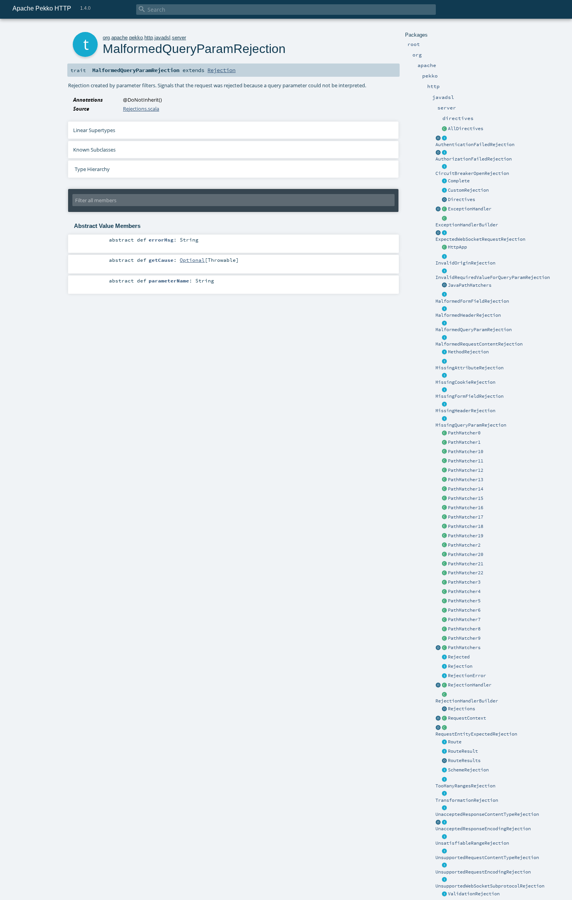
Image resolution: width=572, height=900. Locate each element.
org (106, 38)
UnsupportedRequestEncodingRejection (483, 872)
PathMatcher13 (465, 479)
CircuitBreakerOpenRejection (472, 173)
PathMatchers (464, 647)
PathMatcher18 (465, 526)
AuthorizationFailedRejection (473, 159)
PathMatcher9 (464, 638)
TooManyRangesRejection (465, 786)
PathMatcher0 (464, 433)
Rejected (459, 657)
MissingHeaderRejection (465, 410)
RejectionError (467, 675)
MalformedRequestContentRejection (479, 344)
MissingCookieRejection (465, 382)
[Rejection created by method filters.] (444, 352)
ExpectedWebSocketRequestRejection (480, 239)
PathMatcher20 (465, 554)
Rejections (461, 708)
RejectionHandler (469, 685)
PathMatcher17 (465, 517)
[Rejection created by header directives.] (444, 309)
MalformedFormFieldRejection (472, 301)
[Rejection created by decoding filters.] (444, 866)
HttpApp (457, 247)
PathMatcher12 (465, 470)
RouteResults (464, 760)
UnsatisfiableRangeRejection (472, 843)
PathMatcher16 (465, 507)
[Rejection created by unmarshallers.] (444, 338)
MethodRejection (468, 352)
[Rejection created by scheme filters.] (444, 770)
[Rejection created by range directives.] (444, 779)
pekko (136, 38)
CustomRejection (468, 190)
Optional (192, 260)
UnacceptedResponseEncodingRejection (483, 828)
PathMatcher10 (465, 451)
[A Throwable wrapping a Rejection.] (444, 676)
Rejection (460, 666)
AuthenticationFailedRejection (474, 144)
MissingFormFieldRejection (469, 396)
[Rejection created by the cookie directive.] (444, 376)
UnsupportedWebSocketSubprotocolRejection (489, 886)
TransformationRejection (466, 800)
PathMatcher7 (464, 619)
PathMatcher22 (465, 572)
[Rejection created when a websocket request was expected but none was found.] (444, 233)
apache (119, 38)
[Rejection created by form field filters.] (444, 295)
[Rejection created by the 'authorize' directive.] (444, 153)
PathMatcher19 (465, 535)
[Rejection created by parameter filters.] (444, 271)
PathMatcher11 (465, 461)
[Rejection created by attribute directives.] (444, 361)
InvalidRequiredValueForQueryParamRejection (492, 277)
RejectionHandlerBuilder (466, 701)
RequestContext (467, 718)
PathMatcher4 (464, 591)
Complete (459, 181)
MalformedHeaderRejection (468, 315)
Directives (461, 199)
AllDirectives (465, 128)
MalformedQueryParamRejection (473, 329)
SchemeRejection (468, 770)
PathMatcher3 (464, 582)
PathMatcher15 (465, 498)
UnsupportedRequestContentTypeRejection (487, 857)
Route (454, 742)
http (148, 38)
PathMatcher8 (464, 629)
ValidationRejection (474, 893)
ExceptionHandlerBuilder (466, 225)
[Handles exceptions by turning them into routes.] (444, 209)
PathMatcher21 (465, 563)
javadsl (162, 38)
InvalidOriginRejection (465, 263)
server (179, 38)
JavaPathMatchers (469, 285)
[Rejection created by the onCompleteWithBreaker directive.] (444, 167)
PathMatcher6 (464, 610)
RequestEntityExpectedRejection (476, 734)
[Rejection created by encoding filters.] (444, 822)
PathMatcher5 (464, 601)
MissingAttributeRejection (469, 368)
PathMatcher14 (465, 489)
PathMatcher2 (464, 545)
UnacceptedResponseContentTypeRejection (487, 814)
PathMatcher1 (464, 442)
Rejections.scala (141, 108)
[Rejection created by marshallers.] (444, 808)
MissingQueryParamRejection (470, 425)
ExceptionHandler (469, 209)
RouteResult (463, 751)
